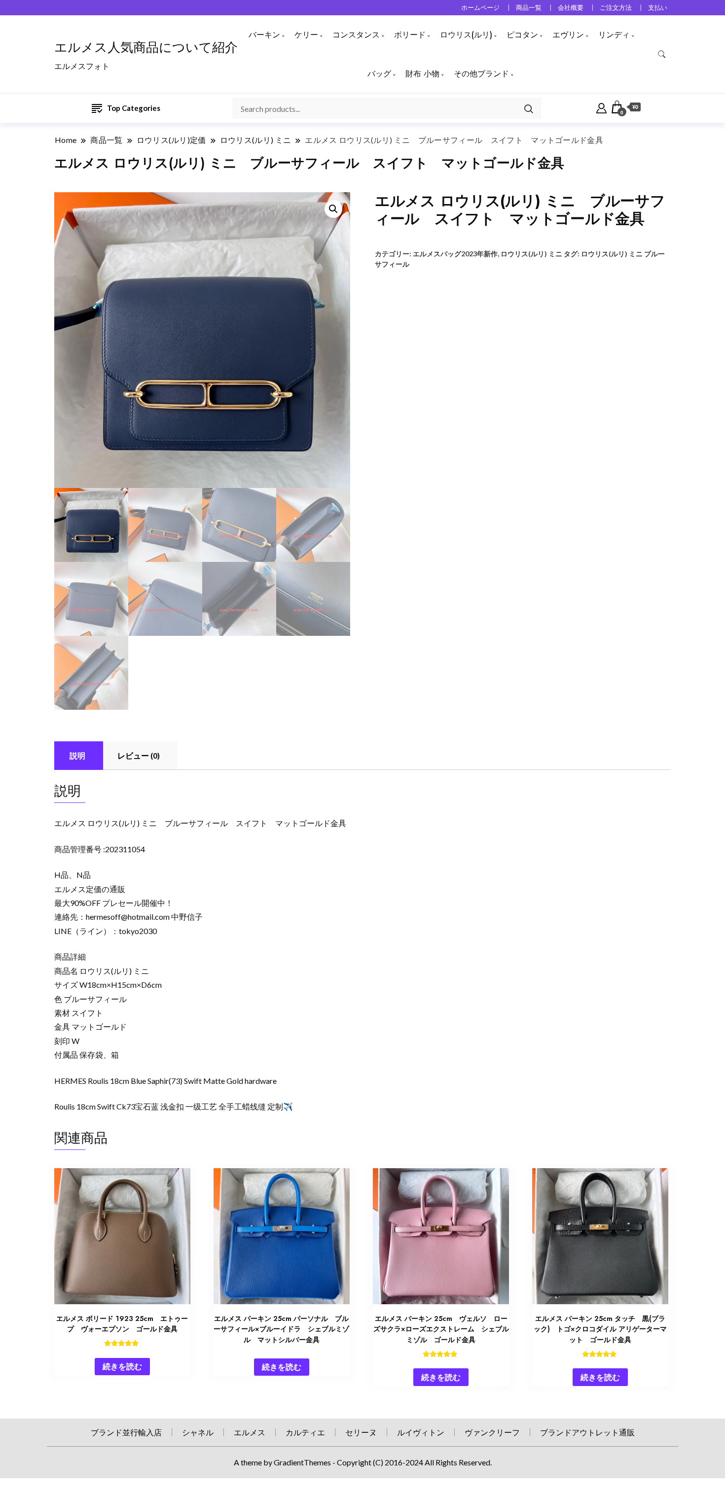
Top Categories (133, 108)
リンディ (614, 34)
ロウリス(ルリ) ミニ (531, 253)
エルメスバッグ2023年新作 (455, 253)
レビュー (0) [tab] (138, 755)
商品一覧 (529, 7)
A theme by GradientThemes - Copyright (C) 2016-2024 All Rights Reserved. (363, 1462)
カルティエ (305, 1432)
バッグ (379, 73)
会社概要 (570, 7)
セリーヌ (361, 1432)
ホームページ (480, 7)
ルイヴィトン (420, 1432)
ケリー (306, 34)
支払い (657, 7)
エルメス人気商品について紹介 (146, 47)
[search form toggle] (662, 54)
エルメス (249, 1432)
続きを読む (122, 1366)
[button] (333, 209)
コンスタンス (356, 34)
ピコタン (522, 34)
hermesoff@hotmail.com (128, 916)
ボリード (410, 34)
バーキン (264, 34)
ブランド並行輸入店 (126, 1432)
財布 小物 (422, 73)
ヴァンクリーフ (492, 1432)
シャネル (198, 1432)
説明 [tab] (77, 755)
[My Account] (601, 107)
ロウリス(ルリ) (466, 34)
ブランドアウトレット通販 (587, 1432)
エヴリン (568, 34)
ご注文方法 (616, 7)
